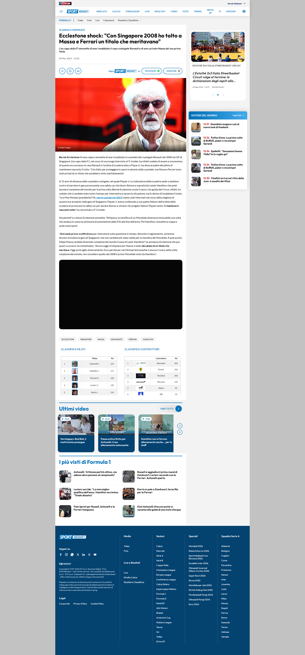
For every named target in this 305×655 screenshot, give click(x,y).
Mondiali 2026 (196, 546)
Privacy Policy (80, 603)
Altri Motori (162, 608)
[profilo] (244, 11)
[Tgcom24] (65, 3)
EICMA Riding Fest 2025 (201, 590)
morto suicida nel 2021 (109, 197)
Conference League (166, 579)
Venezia (225, 636)
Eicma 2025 (194, 580)
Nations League (164, 622)
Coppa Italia (162, 565)
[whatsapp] (72, 554)
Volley (159, 636)
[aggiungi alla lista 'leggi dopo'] (70, 71)
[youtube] (95, 554)
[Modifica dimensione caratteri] (78, 71)
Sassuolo (225, 622)
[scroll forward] (179, 432)
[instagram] (66, 554)
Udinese (225, 632)
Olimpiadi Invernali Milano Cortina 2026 (199, 569)
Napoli (224, 608)
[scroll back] (179, 425)
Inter (223, 579)
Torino (224, 627)
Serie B (159, 560)
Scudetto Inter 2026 (198, 563)
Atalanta (225, 546)
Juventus (225, 584)
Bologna (225, 550)
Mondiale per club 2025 (200, 585)
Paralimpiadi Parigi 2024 (201, 594)
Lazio (224, 589)
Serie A (159, 555)
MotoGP (160, 603)
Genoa (224, 574)
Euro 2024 (194, 604)
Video (126, 546)
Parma (224, 612)
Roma (224, 617)
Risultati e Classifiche (134, 582)
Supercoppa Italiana (166, 589)
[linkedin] (83, 554)
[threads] (89, 554)
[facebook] (60, 554)
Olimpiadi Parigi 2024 (199, 599)
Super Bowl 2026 (197, 575)
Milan (224, 598)
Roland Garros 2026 (199, 550)
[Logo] (78, 11)
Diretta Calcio (130, 577)
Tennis (159, 627)
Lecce (224, 593)
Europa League (163, 574)
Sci (157, 632)
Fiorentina (226, 565)
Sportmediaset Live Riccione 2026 (198, 557)
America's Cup (163, 617)
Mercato (160, 550)
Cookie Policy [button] (97, 603)
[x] (77, 554)
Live (126, 572)
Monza (224, 603)
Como (224, 560)
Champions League (165, 570)
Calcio (159, 546)
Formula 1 (161, 593)
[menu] (61, 11)
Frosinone (226, 570)
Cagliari (225, 555)
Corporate (64, 603)
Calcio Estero (162, 584)
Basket (159, 612)
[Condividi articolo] (62, 71)
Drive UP (160, 641)
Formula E (161, 598)
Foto (126, 550)
